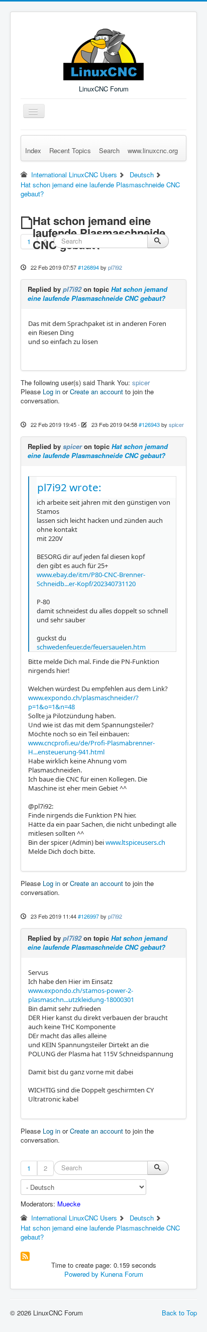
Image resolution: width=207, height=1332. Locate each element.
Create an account (96, 391)
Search (109, 150)
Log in (51, 391)
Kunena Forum (121, 1274)
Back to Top (179, 1312)
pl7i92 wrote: (69, 487)
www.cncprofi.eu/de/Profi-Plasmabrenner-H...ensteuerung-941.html (91, 747)
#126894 (88, 267)
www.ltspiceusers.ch (135, 842)
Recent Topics (70, 150)
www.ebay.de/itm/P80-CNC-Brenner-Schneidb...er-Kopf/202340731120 (91, 579)
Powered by (81, 1274)
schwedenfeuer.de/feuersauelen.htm (91, 646)
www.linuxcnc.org (153, 150)
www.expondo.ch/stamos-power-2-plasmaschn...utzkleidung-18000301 (81, 995)
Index (33, 150)
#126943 (149, 424)
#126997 (88, 916)
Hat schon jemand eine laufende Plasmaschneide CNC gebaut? (97, 293)
